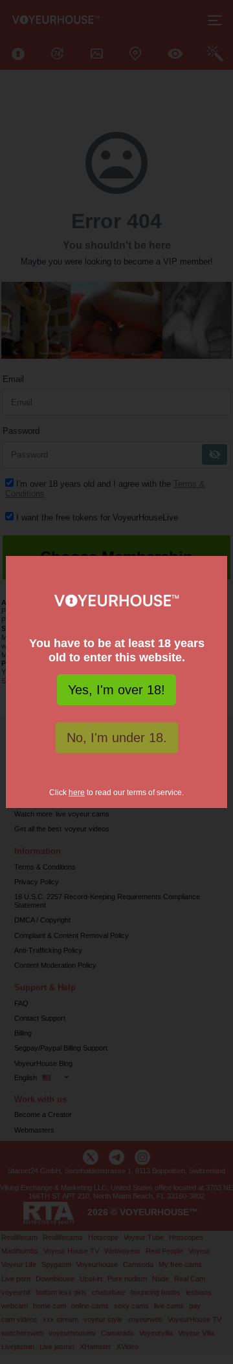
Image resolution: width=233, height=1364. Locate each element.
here (77, 792)
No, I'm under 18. (117, 737)
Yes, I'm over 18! (116, 690)
